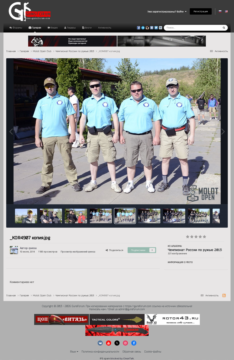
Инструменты (212, 197)
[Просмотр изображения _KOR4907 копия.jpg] (125, 216)
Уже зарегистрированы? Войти (166, 11)
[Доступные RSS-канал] (224, 295)
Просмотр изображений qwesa (78, 251)
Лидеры (71, 27)
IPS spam (105, 358)
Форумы (17, 27)
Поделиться (115, 250)
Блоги (88, 27)
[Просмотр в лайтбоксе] (117, 131)
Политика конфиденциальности (100, 351)
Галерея (36, 27)
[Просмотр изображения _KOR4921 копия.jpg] (51, 216)
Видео (54, 27)
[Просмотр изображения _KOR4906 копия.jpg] (149, 216)
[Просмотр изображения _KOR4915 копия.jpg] (76, 216)
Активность (104, 27)
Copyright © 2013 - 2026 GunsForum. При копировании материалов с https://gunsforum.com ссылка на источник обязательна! (117, 306)
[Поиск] (224, 28)
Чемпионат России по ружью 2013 (195, 250)
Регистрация (201, 11)
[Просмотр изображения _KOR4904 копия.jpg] (174, 216)
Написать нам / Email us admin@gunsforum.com (117, 309)
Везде (211, 27)
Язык (73, 351)
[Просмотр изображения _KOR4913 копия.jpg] (101, 216)
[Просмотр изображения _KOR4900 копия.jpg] (199, 216)
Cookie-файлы (152, 351)
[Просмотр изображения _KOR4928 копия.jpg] (26, 216)
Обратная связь (131, 351)
